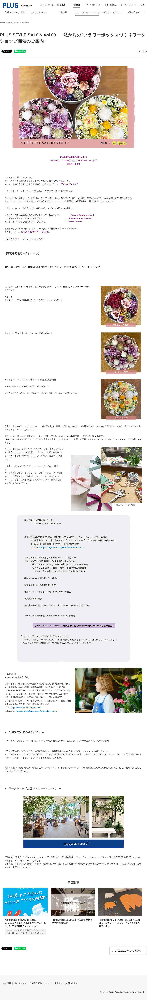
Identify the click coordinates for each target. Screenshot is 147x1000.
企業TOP (77, 5)
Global (62, 5)
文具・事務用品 (111, 5)
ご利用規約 (58, 983)
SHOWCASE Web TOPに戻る (128, 951)
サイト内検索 (48, 5)
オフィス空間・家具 (92, 5)
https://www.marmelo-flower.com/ (26, 707)
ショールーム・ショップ (87, 12)
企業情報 (63, 12)
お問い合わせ (133, 12)
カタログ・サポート (111, 12)
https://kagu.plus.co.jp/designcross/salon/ (61, 547)
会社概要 (7, 983)
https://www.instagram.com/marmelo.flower (35, 711)
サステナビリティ (39, 12)
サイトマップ (20, 983)
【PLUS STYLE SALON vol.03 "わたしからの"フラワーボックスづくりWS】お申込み (74, 626)
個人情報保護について (39, 983)
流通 (142, 5)
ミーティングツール (128, 5)
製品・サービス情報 (15, 12)
